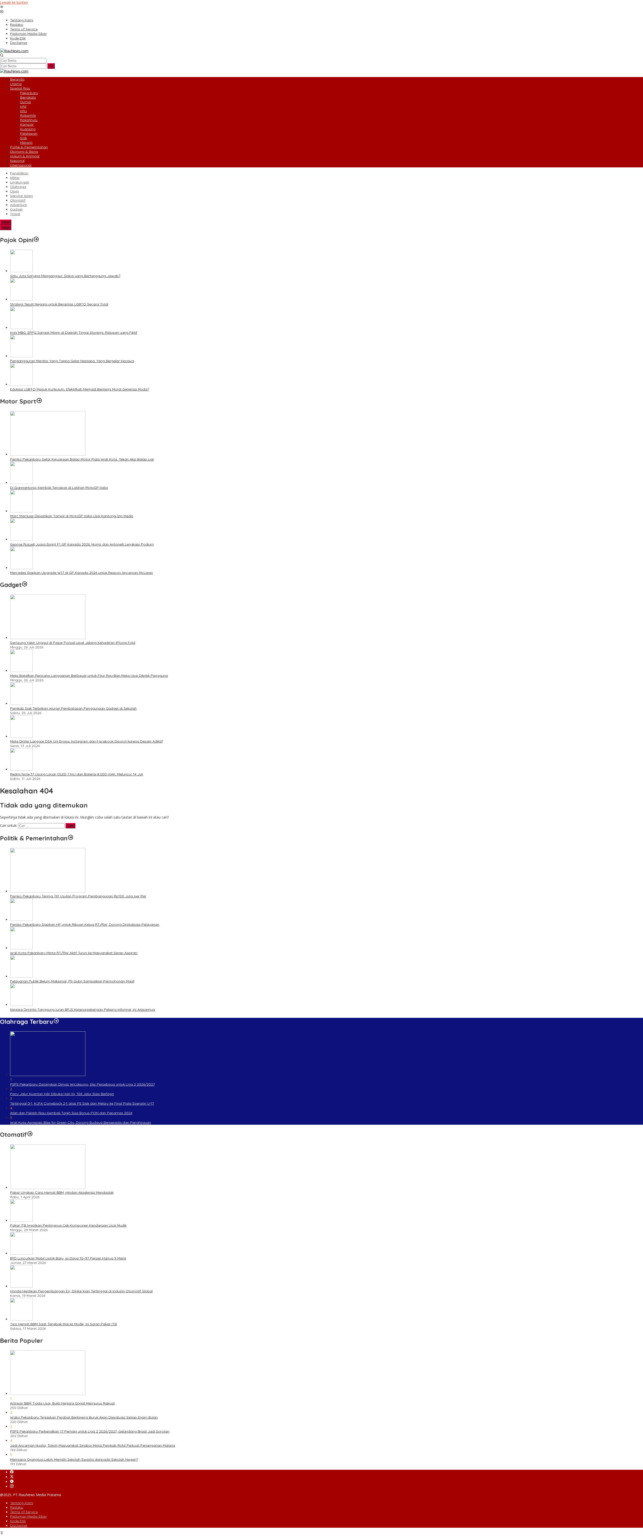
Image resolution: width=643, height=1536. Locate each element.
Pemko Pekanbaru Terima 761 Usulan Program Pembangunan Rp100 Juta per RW (78, 896)
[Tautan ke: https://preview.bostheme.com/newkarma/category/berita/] (25, 584)
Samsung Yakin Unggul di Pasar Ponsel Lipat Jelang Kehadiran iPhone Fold (72, 642)
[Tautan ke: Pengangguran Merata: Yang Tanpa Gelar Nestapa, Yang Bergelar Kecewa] (21, 356)
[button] (51, 66)
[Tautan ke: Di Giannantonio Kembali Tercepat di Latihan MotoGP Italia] (21, 482)
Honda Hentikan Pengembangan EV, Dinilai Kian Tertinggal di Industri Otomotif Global (81, 1291)
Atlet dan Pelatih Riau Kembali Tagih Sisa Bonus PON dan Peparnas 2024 (71, 1113)
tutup (5, 222)
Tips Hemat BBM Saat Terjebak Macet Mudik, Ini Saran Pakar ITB (63, 1324)
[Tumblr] (12, 1481)
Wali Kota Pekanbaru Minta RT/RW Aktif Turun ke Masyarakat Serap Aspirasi (73, 953)
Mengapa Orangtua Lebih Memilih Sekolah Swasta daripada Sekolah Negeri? (74, 1459)
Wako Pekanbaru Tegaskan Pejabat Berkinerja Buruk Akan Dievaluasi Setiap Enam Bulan (84, 1417)
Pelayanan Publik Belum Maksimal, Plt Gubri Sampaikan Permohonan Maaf (72, 981)
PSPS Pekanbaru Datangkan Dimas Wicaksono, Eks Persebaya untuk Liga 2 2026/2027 (82, 1084)
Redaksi (16, 1507)
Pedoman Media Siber (28, 1516)
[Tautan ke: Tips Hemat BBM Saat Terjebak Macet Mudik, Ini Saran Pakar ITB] (21, 1319)
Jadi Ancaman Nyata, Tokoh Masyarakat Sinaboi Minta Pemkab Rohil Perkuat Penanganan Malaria (92, 1445)
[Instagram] (12, 1486)
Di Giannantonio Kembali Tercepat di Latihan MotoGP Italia (59, 487)
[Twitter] (12, 1477)
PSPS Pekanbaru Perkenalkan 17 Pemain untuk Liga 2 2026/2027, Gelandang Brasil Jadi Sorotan (89, 1431)
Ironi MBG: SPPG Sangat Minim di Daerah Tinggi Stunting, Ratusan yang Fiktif (73, 332)
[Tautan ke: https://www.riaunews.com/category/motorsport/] (39, 401)
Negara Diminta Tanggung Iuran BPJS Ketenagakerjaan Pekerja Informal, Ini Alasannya (82, 1009)
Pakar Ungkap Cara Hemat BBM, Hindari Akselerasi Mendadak (62, 1192)
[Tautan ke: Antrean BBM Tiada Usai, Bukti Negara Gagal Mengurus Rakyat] (47, 1393)
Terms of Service (24, 1512)
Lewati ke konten (14, 2)
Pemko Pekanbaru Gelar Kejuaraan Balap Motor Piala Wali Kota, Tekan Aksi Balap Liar (82, 459)
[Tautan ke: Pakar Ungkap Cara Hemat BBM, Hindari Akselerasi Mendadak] (47, 1187)
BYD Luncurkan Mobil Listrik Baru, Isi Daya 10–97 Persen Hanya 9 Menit (68, 1258)
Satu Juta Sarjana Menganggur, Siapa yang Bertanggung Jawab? (65, 276)
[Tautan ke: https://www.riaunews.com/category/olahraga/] (56, 1021)
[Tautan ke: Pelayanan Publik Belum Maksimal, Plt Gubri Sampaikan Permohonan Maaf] (21, 976)
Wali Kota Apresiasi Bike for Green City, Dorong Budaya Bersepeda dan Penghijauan (80, 1122)
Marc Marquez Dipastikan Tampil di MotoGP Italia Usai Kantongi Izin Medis (71, 516)
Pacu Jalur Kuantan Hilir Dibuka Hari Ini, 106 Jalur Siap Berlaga (62, 1094)
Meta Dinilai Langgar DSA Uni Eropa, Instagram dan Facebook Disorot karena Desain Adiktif (86, 741)
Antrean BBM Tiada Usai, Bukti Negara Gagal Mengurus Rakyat (62, 1403)
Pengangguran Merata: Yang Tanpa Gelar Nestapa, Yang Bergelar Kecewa (72, 361)
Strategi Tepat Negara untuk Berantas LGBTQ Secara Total (59, 304)
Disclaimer (18, 1525)
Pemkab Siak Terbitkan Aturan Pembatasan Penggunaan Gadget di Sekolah (73, 708)
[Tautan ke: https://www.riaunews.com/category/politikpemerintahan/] (71, 838)
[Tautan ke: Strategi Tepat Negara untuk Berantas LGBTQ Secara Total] (21, 299)
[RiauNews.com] (14, 50)
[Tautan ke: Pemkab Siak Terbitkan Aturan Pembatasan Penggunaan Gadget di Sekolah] (21, 703)
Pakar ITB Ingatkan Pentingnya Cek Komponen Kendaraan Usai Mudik (68, 1225)
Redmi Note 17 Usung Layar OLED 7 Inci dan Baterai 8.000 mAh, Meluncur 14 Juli (76, 774)
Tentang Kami (21, 1503)
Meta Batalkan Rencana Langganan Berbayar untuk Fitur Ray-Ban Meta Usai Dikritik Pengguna (89, 675)
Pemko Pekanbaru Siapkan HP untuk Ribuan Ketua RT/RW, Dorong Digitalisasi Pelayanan (84, 924)
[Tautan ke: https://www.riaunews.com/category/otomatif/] (30, 1134)
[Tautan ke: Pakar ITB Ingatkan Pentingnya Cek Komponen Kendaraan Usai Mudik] (21, 1220)
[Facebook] (12, 1472)
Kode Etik (18, 1521)
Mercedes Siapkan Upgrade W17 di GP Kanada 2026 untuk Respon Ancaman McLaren (81, 572)
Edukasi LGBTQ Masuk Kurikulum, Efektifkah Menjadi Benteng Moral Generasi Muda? (79, 389)
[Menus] (2, 7)
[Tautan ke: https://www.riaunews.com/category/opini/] (36, 240)
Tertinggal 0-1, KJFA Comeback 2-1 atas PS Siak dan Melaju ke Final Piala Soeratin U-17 (82, 1103)
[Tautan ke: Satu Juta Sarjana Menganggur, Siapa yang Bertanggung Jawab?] (21, 271)
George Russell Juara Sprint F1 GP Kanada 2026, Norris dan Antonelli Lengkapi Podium (82, 544)
